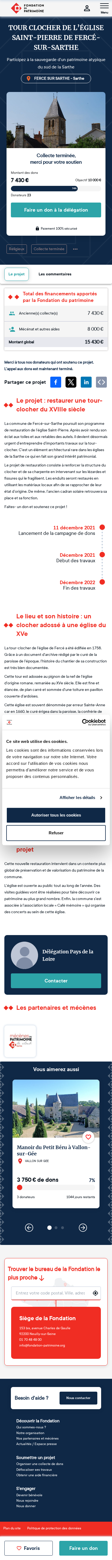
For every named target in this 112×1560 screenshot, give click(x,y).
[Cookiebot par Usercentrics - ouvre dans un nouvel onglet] (82, 722)
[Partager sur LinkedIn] (86, 382)
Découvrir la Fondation (38, 1420)
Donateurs (21, 195)
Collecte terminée (49, 249)
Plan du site (12, 1528)
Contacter (56, 980)
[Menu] (104, 5)
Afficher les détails (77, 797)
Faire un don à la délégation (56, 210)
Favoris (32, 1548)
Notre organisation (30, 1433)
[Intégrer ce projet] (101, 382)
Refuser (56, 833)
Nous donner (26, 1506)
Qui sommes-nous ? (31, 1427)
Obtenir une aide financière (36, 1475)
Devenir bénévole (29, 1495)
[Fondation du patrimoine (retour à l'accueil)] (27, 8)
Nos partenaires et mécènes (37, 1438)
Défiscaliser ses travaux (34, 1470)
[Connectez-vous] (87, 8)
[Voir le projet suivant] (83, 1228)
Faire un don (83, 1548)
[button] (49, 1227)
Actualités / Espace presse (36, 1444)
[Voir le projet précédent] (29, 1228)
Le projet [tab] (16, 274)
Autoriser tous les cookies (56, 815)
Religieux (16, 249)
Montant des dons (24, 173)
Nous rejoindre (27, 1501)
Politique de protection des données (54, 1528)
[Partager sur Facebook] (55, 382)
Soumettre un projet (35, 1457)
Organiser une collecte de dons (39, 1464)
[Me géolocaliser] (95, 1293)
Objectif (88, 180)
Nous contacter (78, 1398)
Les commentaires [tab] (55, 274)
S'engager (25, 1488)
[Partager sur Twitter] (71, 382)
